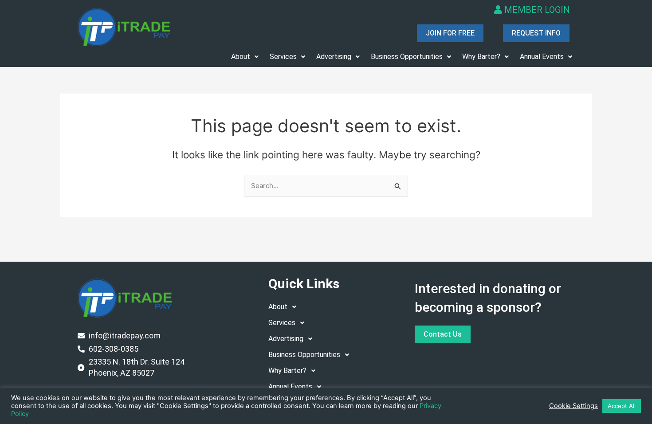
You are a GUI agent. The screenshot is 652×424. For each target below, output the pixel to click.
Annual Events (542, 56)
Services (283, 56)
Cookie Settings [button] (573, 406)
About (240, 56)
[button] (245, 57)
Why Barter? (481, 56)
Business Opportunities (407, 56)
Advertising (333, 56)
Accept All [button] (622, 405)
